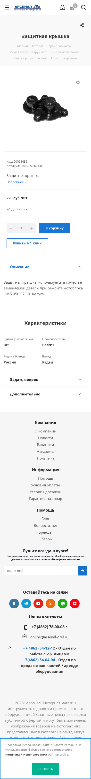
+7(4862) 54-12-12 (39, 648)
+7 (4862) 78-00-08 (48, 627)
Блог (45, 518)
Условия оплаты (45, 485)
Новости (45, 437)
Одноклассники (50, 603)
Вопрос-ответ (46, 525)
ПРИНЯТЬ (45, 768)
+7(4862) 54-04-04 (39, 659)
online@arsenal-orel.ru (49, 637)
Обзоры (46, 539)
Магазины (45, 451)
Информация (45, 469)
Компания (45, 422)
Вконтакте (14, 603)
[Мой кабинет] (62, 7)
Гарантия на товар (45, 498)
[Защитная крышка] (45, 108)
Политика (45, 458)
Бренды (45, 532)
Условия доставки (46, 491)
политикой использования (26, 754)
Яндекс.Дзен (75, 603)
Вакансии (45, 444)
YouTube (38, 603)
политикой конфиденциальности (60, 559)
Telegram (26, 603)
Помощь (45, 478)
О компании (45, 431)
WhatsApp (62, 603)
